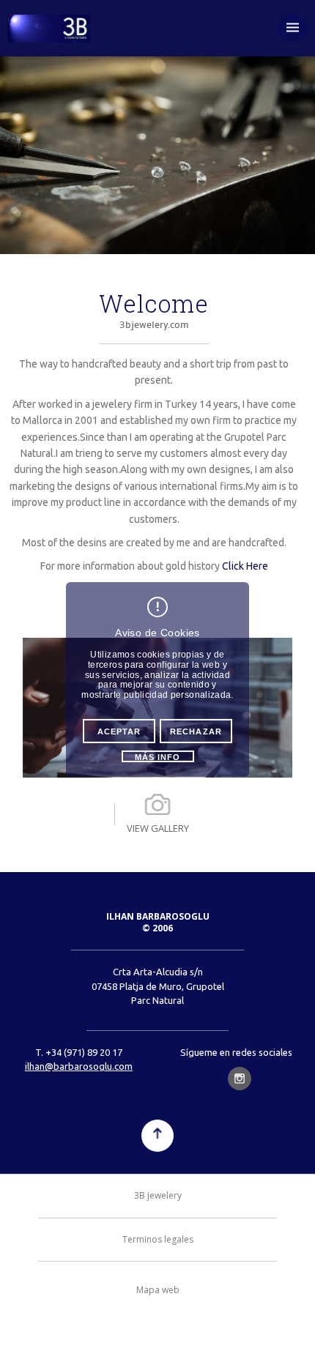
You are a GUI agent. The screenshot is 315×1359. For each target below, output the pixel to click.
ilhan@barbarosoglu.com (79, 1066)
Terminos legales (157, 1239)
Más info (158, 757)
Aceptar (119, 731)
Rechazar (196, 731)
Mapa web (157, 1290)
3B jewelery (158, 1195)
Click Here (245, 566)
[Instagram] (239, 1078)
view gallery (158, 828)
